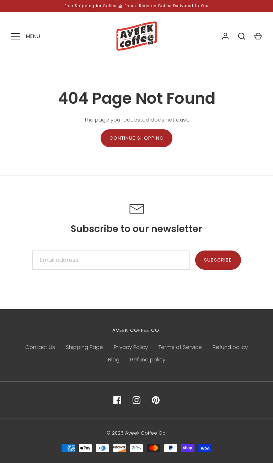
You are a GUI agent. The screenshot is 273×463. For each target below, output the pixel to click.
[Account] (225, 36)
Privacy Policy (131, 347)
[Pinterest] (156, 400)
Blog (113, 359)
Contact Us (40, 347)
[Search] (242, 36)
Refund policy (230, 347)
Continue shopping (136, 138)
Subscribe (218, 260)
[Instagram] (136, 400)
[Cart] (258, 36)
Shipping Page (84, 347)
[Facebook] (117, 400)
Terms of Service (180, 347)
